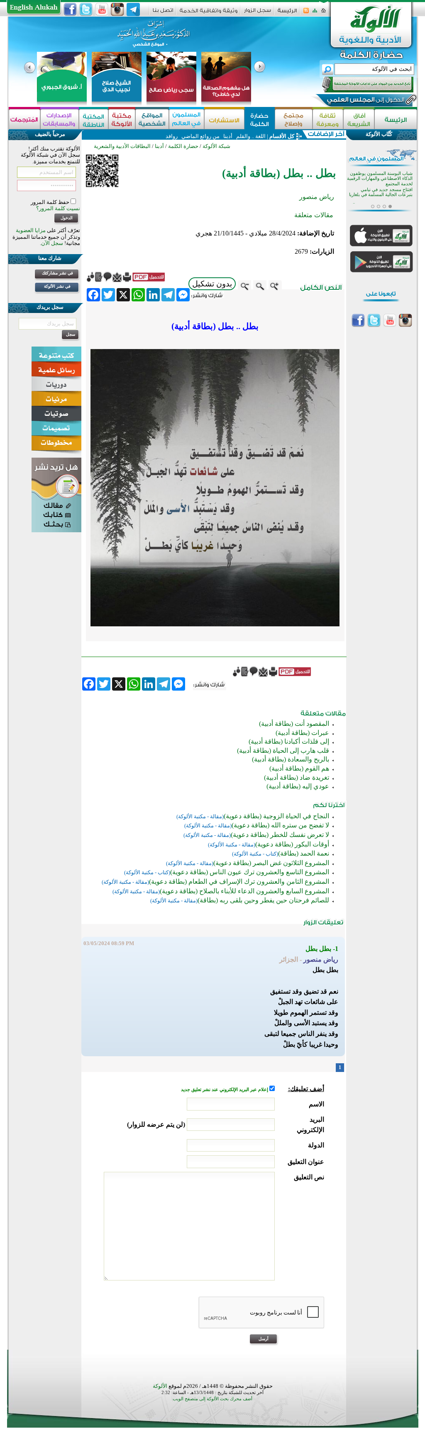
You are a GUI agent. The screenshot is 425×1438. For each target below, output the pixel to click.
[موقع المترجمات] (24, 119)
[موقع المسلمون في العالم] (186, 119)
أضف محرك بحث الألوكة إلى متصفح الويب (212, 1399)
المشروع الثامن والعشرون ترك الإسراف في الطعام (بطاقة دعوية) (239, 881)
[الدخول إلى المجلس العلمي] (364, 101)
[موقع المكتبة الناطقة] (93, 119)
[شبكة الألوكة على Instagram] (117, 9)
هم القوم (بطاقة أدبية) (299, 768)
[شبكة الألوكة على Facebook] (70, 9)
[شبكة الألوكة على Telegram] (133, 9)
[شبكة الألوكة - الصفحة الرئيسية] (287, 13)
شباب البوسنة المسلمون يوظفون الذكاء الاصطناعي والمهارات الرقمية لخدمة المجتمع (380, 178)
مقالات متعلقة (313, 214)
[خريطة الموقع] (314, 13)
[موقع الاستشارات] (224, 119)
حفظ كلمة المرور (51, 202)
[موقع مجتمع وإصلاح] (294, 119)
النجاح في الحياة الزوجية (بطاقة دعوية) (276, 816)
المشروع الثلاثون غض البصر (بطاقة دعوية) (271, 862)
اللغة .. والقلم (250, 136)
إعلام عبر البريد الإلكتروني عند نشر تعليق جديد (225, 1089)
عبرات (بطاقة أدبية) (302, 732)
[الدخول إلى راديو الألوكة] (360, 84)
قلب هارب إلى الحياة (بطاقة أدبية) (283, 750)
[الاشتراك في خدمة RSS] (306, 13)
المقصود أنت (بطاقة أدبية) (294, 723)
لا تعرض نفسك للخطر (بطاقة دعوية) (280, 834)
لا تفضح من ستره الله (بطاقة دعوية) (280, 825)
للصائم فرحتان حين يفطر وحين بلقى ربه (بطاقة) (263, 900)
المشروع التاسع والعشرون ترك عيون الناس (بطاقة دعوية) (249, 871)
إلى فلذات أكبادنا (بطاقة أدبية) (289, 741)
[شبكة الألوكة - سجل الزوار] (257, 13)
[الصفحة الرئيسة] (323, 13)
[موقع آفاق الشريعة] (358, 119)
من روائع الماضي (200, 136)
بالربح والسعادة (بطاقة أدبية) (290, 759)
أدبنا (228, 136)
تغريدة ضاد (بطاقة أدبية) (296, 777)
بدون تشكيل (212, 283)
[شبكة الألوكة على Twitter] (86, 9)
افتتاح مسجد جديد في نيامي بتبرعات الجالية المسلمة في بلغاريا (381, 192)
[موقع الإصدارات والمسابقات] (59, 119)
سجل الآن (52, 243)
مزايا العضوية (31, 230)
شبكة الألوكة (216, 146)
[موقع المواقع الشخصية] (152, 119)
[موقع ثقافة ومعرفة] (328, 119)
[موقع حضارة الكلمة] (259, 119)
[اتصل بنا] (163, 13)
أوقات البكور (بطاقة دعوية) (292, 844)
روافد (171, 136)
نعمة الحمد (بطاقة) (303, 853)
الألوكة (160, 1386)
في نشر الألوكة (57, 286)
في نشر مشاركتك (57, 273)
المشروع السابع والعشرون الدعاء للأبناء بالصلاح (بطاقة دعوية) (244, 891)
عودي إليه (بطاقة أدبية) (297, 786)
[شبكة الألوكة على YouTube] (101, 9)
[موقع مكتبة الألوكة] (121, 119)
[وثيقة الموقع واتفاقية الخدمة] (208, 13)
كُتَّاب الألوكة (379, 134)
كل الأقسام (281, 136)
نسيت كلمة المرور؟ (58, 208)
